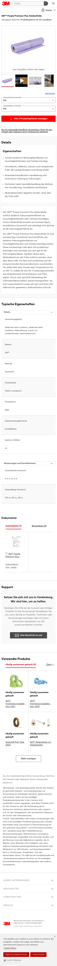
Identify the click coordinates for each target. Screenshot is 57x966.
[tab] (13, 526)
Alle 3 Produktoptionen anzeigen (30, 119)
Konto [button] (48, 10)
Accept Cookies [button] (38, 954)
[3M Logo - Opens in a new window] (6, 3)
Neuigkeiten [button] (11, 889)
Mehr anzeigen (28, 759)
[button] (12, 960)
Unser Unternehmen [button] (16, 880)
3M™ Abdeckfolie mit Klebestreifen (40, 743)
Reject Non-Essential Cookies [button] (16, 954)
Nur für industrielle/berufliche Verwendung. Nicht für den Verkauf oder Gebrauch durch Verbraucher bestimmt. (26, 131)
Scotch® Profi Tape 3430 (15, 743)
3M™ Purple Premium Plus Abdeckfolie (13, 555)
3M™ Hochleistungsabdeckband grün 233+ (16, 704)
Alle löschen (50, 94)
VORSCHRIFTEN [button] (12, 897)
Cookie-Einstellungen (33, 923)
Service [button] (8, 905)
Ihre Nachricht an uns (31, 635)
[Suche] (46, 3)
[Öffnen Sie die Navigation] (53, 4)
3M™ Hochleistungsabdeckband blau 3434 (40, 704)
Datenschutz (18, 923)
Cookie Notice (10, 948)
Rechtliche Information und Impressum (29, 921)
